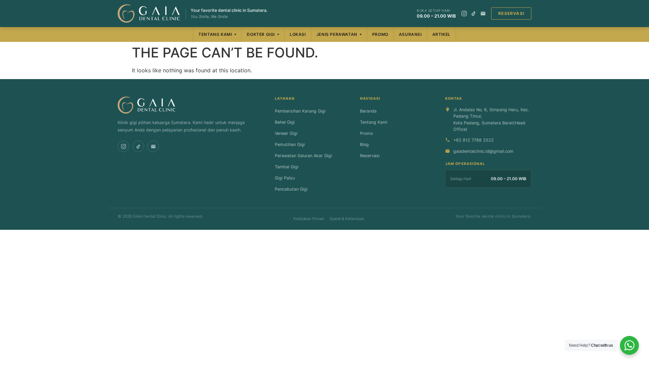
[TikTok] (473, 13)
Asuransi (410, 34)
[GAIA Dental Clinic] (149, 13)
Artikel (441, 34)
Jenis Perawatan (336, 34)
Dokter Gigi (261, 34)
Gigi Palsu (285, 177)
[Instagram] (464, 13)
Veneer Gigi (286, 133)
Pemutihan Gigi (290, 144)
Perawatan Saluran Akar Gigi (303, 155)
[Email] (483, 13)
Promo (380, 34)
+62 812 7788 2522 (473, 140)
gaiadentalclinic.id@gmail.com (483, 151)
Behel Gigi (285, 122)
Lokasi (298, 34)
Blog (364, 144)
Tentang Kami (215, 34)
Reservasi (511, 13)
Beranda (368, 111)
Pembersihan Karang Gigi (300, 111)
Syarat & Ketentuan (347, 218)
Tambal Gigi (286, 166)
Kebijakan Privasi (308, 218)
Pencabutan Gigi (291, 189)
